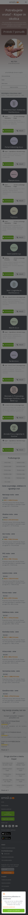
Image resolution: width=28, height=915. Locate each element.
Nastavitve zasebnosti (9, 907)
